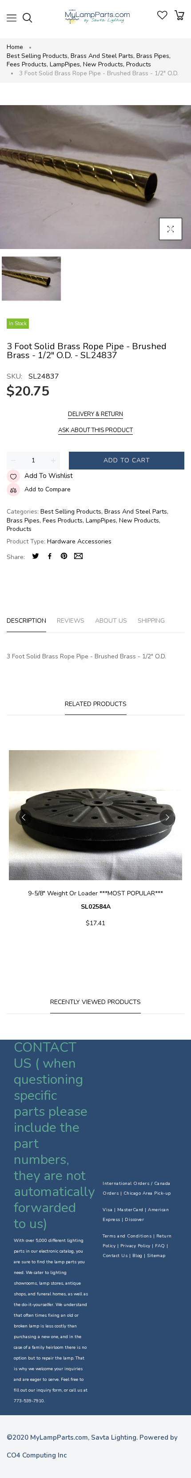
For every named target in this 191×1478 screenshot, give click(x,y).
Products (138, 64)
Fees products (27, 64)
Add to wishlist (48, 475)
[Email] (78, 557)
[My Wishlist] (162, 17)
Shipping (151, 621)
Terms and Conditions (127, 1236)
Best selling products (38, 56)
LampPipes (65, 64)
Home (15, 47)
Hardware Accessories (79, 541)
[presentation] (24, 817)
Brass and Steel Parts (103, 56)
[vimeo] (64, 557)
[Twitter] (35, 557)
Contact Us (115, 1256)
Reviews (70, 621)
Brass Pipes (153, 56)
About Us (111, 621)
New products (103, 64)
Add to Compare (47, 489)
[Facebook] (50, 557)
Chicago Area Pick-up (147, 1193)
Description (26, 621)
